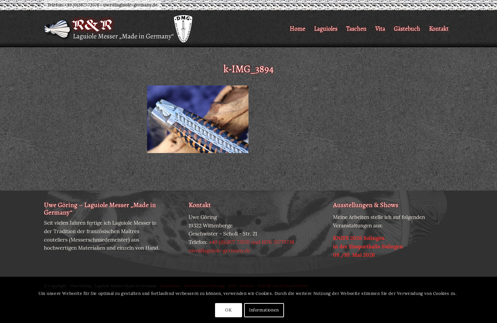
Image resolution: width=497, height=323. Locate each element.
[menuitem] (297, 28)
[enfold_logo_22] (119, 28)
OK (228, 310)
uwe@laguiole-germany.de (130, 5)
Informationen (264, 310)
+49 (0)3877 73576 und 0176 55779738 (251, 242)
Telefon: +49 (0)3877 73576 (73, 5)
